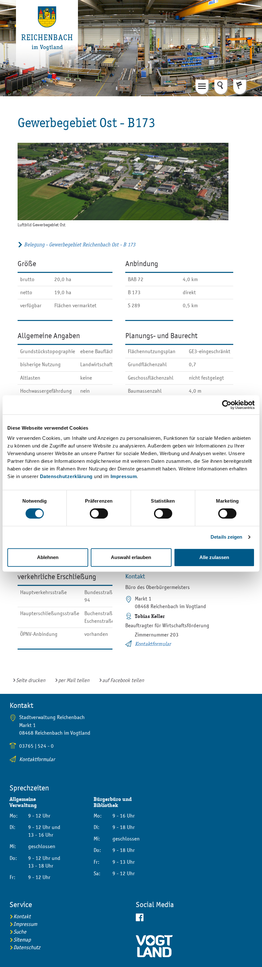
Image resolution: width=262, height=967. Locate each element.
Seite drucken (30, 680)
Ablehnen (47, 557)
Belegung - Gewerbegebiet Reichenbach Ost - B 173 (79, 245)
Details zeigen (226, 537)
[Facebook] (194, 917)
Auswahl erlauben (131, 557)
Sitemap (22, 939)
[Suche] (220, 87)
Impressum (124, 476)
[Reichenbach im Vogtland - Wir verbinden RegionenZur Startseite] (47, 40)
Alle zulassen (214, 557)
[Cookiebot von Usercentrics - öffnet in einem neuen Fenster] (227, 405)
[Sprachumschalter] (239, 87)
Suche (19, 931)
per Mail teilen (73, 680)
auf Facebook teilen (123, 680)
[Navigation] (202, 87)
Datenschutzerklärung (66, 476)
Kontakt (22, 916)
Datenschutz (26, 947)
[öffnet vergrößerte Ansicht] (123, 181)
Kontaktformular (153, 644)
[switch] (99, 513)
